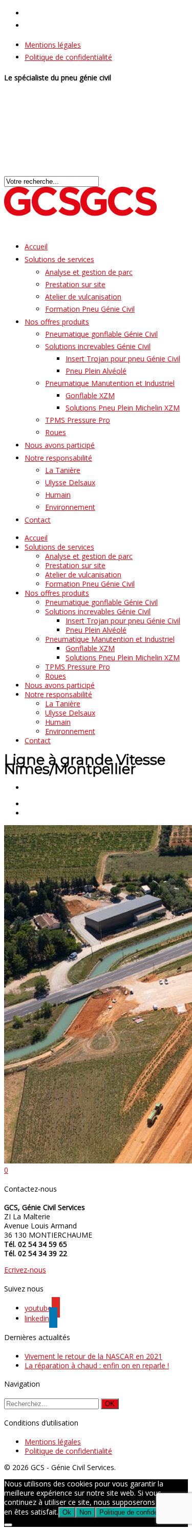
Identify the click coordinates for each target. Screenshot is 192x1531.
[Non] (8, 1524)
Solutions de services (59, 259)
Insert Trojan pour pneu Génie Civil (123, 358)
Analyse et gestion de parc (89, 272)
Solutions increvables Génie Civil (98, 346)
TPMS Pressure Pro (77, 420)
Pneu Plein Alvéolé (96, 371)
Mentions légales (53, 45)
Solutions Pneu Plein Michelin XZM (123, 408)
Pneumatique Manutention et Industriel (110, 383)
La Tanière (62, 470)
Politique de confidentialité (68, 57)
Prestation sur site (75, 284)
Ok (66, 1512)
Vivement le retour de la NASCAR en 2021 (93, 1356)
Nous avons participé (60, 685)
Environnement (70, 507)
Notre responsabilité (58, 458)
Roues (55, 676)
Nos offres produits (57, 322)
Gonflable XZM (90, 395)
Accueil (36, 538)
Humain (58, 495)
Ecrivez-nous (25, 1270)
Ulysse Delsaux (70, 482)
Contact (38, 520)
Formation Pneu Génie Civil (90, 309)
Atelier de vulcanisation (83, 296)
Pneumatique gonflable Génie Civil (101, 334)
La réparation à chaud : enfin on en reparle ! (97, 1365)
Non (85, 1512)
